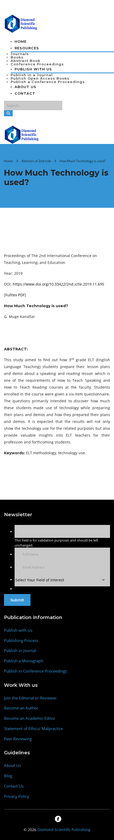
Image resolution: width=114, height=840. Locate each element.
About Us (25, 87)
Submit (17, 600)
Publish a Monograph (23, 660)
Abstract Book (25, 61)
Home (21, 41)
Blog (8, 775)
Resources (27, 48)
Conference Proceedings (37, 64)
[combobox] (62, 579)
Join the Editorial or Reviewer (30, 698)
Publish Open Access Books (40, 78)
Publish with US (33, 69)
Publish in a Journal (32, 75)
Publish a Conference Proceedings (48, 82)
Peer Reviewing (18, 738)
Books (17, 57)
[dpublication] (21, 23)
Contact (25, 93)
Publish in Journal (20, 650)
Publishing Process (21, 640)
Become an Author (21, 708)
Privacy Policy (16, 796)
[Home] (22, 134)
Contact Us (14, 786)
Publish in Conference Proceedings (35, 671)
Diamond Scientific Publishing (63, 829)
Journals (20, 54)
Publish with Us (18, 630)
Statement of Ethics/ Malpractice (33, 728)
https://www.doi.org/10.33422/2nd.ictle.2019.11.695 (58, 284)
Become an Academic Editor (29, 718)
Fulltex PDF (15, 294)
